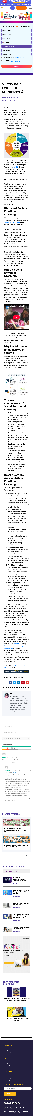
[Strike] (11, 738)
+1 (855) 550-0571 (26, 4)
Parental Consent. (16, 61)
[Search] (27, 855)
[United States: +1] (4, 42)
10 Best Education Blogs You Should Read (21, 928)
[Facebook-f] (5, 1103)
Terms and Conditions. (21, 57)
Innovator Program (9, 1048)
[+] (26, 738)
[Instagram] (10, 1103)
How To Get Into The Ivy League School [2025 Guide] (21, 892)
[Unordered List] (15, 738)
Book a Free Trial (21, 8)
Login (12, 8)
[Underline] (8, 738)
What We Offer (8, 1052)
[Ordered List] (13, 738)
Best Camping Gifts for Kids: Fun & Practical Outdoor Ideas (16, 846)
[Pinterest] (19, 1103)
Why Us (6, 1050)
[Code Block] (19, 738)
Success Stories (9, 1054)
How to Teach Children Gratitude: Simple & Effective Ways (15, 830)
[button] (30, 8)
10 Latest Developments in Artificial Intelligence (20, 879)
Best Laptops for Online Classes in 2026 (21, 904)
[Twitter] (16, 1103)
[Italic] (6, 738)
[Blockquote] (17, 738)
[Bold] (4, 738)
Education (12, 100)
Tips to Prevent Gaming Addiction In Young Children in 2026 (21, 916)
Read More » (16, 883)
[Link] (22, 738)
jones (14, 772)
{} (24, 738)
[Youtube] (13, 1103)
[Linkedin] (7, 1103)
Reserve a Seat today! (19, 2)
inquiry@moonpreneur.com (8, 4)
